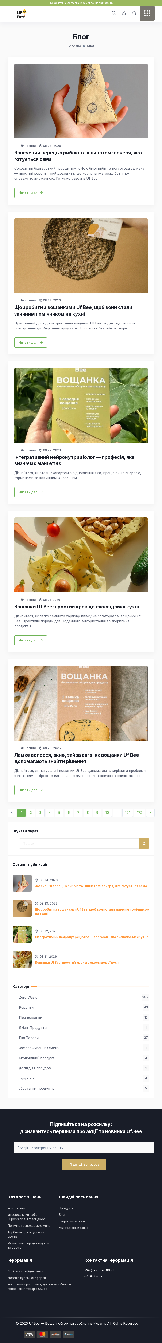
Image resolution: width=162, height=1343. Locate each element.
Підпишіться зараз (84, 1164)
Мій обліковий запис (73, 1227)
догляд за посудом (83, 1068)
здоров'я (83, 1078)
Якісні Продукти (83, 1028)
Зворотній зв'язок (72, 1221)
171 (127, 812)
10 (107, 812)
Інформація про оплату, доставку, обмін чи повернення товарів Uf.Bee (39, 1287)
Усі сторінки (16, 1208)
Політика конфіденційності (27, 1271)
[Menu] (147, 13)
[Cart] (133, 13)
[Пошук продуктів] (113, 13)
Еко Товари (83, 1038)
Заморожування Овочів (83, 1048)
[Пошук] (144, 843)
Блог (90, 46)
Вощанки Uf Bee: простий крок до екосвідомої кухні (77, 962)
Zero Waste (83, 997)
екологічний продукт (83, 1058)
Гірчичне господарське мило (29, 1225)
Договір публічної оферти (27, 1278)
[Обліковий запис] (123, 13)
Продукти (66, 1208)
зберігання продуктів (83, 1088)
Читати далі (28, 193)
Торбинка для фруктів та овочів (26, 1234)
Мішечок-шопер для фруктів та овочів (28, 1245)
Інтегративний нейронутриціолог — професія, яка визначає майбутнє (91, 937)
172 (139, 812)
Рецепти (83, 1007)
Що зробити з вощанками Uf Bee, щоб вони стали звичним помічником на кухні (92, 911)
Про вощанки (83, 1017)
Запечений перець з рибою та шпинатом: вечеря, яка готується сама (91, 886)
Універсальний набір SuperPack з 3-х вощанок (26, 1217)
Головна (74, 46)
